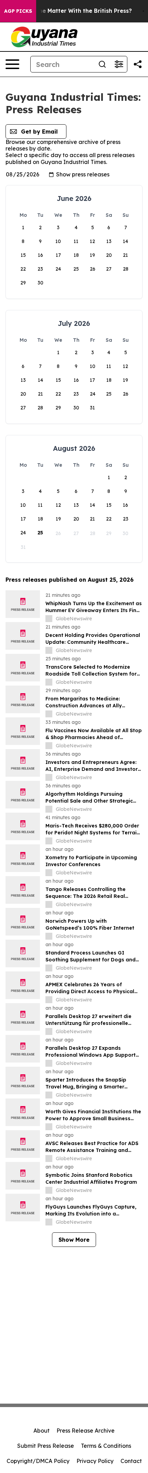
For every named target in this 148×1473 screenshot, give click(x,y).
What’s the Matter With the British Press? (73, 11)
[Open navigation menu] (12, 64)
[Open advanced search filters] (118, 64)
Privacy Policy (95, 1460)
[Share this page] (137, 64)
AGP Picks (18, 11)
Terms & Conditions (106, 1445)
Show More (74, 1239)
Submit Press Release (45, 1445)
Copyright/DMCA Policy (38, 1460)
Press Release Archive (85, 1430)
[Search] (102, 64)
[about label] (48, 618)
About (41, 1430)
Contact (131, 1460)
